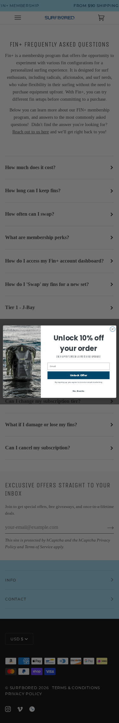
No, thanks (78, 390)
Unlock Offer (78, 375)
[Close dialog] (112, 329)
